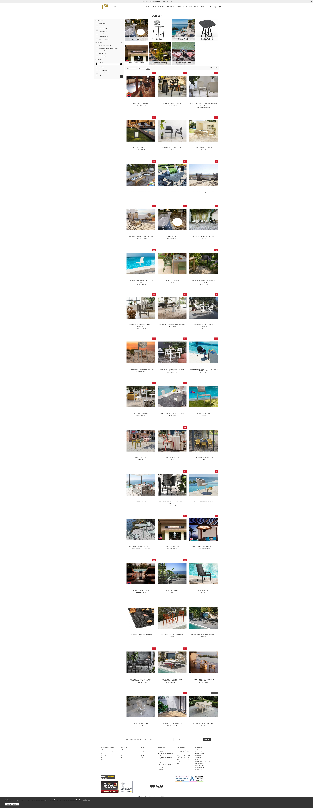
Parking (197, 759)
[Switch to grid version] (211, 67)
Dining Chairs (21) (103, 28)
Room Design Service (200, 763)
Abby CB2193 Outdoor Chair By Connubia (141, 369)
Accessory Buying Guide (182, 754)
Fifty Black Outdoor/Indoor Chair (204, 192)
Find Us (102, 754)
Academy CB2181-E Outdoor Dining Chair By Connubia (204, 370)
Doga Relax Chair (172, 590)
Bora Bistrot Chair (203, 413)
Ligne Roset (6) (102, 56)
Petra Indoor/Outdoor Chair (203, 236)
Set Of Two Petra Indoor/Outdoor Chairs (141, 281)
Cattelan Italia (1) (103, 51)
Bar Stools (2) (102, 26)
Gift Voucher (198, 757)
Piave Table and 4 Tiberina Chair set (203, 723)
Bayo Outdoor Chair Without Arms (172, 413)
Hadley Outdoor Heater (172, 546)
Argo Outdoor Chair (140, 413)
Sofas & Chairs (124, 750)
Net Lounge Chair (204, 590)
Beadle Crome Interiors (145, 750)
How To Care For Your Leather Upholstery (165, 768)
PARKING (196, 6)
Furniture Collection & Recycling (203, 761)
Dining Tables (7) (103, 31)
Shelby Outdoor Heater (141, 103)
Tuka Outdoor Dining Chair (203, 502)
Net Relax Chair (141, 502)
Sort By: (127, 67)
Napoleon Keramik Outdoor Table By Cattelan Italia (203, 680)
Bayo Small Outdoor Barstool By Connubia (140, 325)
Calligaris (142, 752)
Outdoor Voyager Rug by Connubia (140, 635)
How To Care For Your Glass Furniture (165, 761)
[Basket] (220, 7)
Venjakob (142, 756)
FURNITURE (161, 6)
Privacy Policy (198, 769)
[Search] (132, 6)
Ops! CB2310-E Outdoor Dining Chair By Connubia (203, 104)
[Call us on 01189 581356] (212, 6)
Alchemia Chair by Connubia (172, 103)
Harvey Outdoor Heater (141, 590)
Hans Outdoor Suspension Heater (203, 546)
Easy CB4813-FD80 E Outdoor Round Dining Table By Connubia (141, 547)
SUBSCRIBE (206, 740)
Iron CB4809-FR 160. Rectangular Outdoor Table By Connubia (141, 680)
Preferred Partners (105, 750)
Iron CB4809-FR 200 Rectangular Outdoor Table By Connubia (172, 680)
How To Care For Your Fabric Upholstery (165, 750)
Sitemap (103, 761)
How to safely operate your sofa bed (184, 762)
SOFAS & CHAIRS (151, 6)
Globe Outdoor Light (172, 236)
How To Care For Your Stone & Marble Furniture (165, 765)
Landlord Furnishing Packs (201, 750)
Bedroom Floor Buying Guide (184, 758)
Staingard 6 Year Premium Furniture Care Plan (201, 752)
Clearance (123, 756)
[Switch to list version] (215, 67)
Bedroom (123, 754)
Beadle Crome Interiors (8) (105, 45)
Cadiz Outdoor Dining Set (204, 148)
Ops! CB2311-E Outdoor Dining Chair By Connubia (172, 503)
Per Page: (140, 67)
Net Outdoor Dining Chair (203, 458)
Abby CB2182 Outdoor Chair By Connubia (172, 325)
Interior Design (198, 755)
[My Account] (217, 6)
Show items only (105, 70)
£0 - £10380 (99, 62)
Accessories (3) (102, 23)
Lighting (123, 758)
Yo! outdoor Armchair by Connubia (203, 635)
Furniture (123, 752)
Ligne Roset (142, 758)
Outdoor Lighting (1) (103, 36)
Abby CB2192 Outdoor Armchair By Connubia (203, 325)
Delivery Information (200, 765)
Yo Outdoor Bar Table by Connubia (172, 635)
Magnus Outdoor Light (141, 148)
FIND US (203, 6)
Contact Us (103, 756)
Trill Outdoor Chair (172, 280)
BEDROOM (170, 6)
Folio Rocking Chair (141, 723)
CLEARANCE (180, 6)
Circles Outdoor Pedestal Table (140, 192)
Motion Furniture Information (183, 760)
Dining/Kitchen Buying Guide (184, 756)
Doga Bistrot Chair (172, 458)
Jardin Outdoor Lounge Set (172, 723)
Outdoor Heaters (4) (103, 34)
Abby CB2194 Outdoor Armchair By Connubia (172, 370)
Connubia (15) (102, 53)
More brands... (143, 760)
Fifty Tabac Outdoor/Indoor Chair (141, 236)
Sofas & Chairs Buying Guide (184, 750)
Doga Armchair (140, 458)
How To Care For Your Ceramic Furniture (165, 758)
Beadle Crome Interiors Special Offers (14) (109, 48)
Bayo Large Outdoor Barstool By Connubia (203, 281)
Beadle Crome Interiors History (108, 752)
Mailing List (103, 760)
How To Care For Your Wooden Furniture (165, 754)
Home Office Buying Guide (183, 752)
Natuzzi (141, 754)
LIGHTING (189, 6)
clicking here (86, 800)
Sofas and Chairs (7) (103, 39)
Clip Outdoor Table (172, 192)
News (102, 758)
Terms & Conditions (199, 767)
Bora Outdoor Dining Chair (172, 148)
